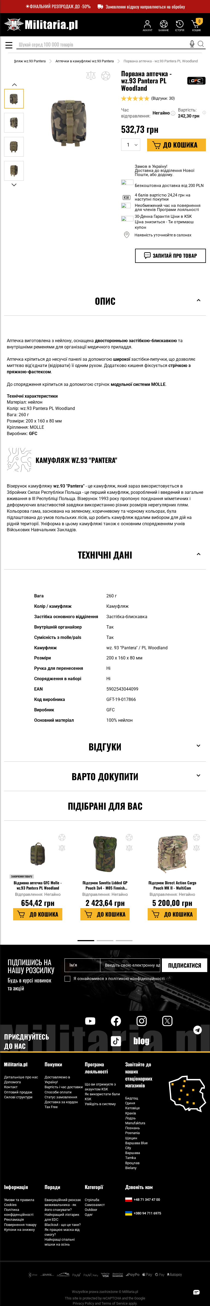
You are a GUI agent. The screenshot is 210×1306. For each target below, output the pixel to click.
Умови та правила (19, 1200)
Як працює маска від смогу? (62, 1232)
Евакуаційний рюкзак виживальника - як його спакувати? (63, 1205)
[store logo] (41, 24)
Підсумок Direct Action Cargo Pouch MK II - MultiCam (172, 885)
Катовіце (132, 1108)
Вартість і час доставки (64, 1087)
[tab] (105, 309)
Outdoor (91, 1210)
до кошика (44, 914)
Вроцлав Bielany (132, 1165)
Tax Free (51, 1107)
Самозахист (95, 1205)
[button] (14, 85)
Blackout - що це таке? (63, 1225)
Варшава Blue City (136, 1145)
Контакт (11, 1087)
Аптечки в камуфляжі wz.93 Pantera (85, 61)
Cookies (10, 1205)
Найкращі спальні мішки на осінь (60, 1241)
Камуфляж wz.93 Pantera (25, 61)
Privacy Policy (83, 1303)
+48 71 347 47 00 (147, 1200)
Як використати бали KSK (102, 1096)
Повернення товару (20, 1225)
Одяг (89, 1215)
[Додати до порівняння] (91, 75)
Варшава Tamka (132, 1155)
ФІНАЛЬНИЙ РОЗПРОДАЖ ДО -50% (60, 6)
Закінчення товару (21, 876)
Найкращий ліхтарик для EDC (62, 1217)
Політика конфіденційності (18, 1212)
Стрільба (92, 1200)
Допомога (12, 1082)
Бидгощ (131, 1098)
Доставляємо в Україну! (57, 1079)
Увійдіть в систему (100, 1104)
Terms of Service (114, 1303)
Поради (52, 1186)
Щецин (131, 1138)
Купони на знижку (19, 1230)
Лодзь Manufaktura (135, 1120)
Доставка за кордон (61, 1102)
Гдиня (130, 1103)
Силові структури (18, 1097)
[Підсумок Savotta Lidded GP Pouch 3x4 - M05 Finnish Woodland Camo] (105, 857)
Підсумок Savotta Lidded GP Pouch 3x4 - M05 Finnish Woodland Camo (105, 885)
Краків (130, 1113)
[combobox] (111, 44)
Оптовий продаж (18, 1092)
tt (107, 1041)
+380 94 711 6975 (147, 1213)
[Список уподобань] (164, 25)
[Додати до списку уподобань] (105, 76)
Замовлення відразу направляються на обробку (145, 7)
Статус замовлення (61, 1097)
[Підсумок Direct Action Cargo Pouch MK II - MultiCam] (172, 857)
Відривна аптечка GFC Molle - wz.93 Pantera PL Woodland (38, 885)
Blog (141, 1041)
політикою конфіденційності (136, 978)
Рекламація (14, 1219)
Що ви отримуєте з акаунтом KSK (100, 1086)
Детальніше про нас (21, 1077)
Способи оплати (58, 1092)
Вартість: (187, 110)
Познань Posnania (132, 1130)
